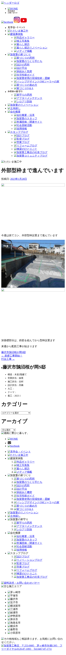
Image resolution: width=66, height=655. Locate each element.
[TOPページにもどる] (33, 649)
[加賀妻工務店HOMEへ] (10, 2)
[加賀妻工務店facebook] (7, 22)
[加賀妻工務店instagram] (17, 22)
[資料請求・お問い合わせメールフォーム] (20, 582)
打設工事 (8, 359)
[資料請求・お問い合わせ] (9, 443)
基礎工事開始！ (11, 355)
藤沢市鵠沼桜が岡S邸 (13, 352)
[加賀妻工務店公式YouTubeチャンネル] (24, 22)
